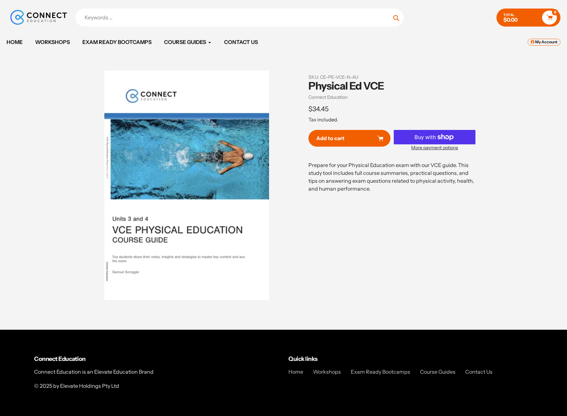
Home (295, 371)
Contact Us (479, 371)
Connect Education (327, 97)
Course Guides (437, 371)
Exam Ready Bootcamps (380, 371)
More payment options (434, 148)
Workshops (327, 371)
